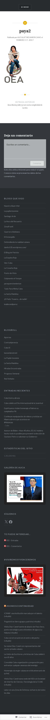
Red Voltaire (9, 379)
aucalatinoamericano (29, 37)
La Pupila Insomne (11, 358)
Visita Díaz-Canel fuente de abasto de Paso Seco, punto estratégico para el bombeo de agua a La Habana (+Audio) (24, 630)
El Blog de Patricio (11, 252)
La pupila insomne (11, 211)
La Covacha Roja (10, 268)
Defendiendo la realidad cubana (17, 242)
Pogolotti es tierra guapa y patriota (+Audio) (22, 621)
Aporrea (7, 337)
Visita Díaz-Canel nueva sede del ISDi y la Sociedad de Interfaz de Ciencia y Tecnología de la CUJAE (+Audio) (24, 682)
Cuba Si (7, 348)
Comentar (37, 163)
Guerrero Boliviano (12, 232)
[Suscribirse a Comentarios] (5, 546)
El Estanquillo (9, 237)
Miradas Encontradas (12, 368)
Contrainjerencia (11, 342)
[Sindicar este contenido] (5, 606)
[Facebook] (11, 522)
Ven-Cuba (8, 263)
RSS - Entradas (12, 540)
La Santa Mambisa (11, 294)
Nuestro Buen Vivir (12, 206)
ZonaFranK (8, 226)
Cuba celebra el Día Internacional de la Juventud (23, 403)
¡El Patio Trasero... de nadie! (15, 299)
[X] (6, 522)
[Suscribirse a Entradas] (5, 540)
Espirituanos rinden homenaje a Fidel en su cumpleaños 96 (21, 409)
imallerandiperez (10, 304)
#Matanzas (8, 422)
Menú (26, 7)
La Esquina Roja (10, 258)
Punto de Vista (10, 273)
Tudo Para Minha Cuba (13, 289)
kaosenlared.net (10, 353)
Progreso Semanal (11, 374)
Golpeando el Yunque (13, 278)
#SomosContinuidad (20, 606)
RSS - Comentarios (14, 546)
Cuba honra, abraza (12, 398)
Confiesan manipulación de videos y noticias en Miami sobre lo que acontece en (23, 418)
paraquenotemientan (12, 284)
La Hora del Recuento (13, 221)
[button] (19, 495)
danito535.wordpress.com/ (15, 247)
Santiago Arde (10, 216)
